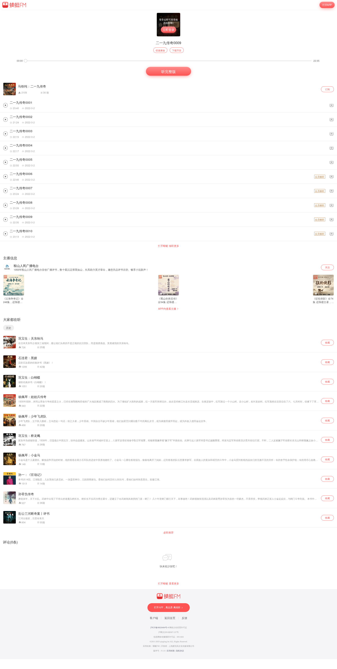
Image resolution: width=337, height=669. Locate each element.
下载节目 (176, 50)
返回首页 (169, 618)
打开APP (327, 4)
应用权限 (171, 651)
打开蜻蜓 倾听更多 (168, 246)
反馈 (184, 618)
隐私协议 (180, 651)
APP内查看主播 (167, 308)
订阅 (327, 89)
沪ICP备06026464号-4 (159, 627)
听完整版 (168, 71)
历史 (8, 328)
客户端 (154, 618)
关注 (327, 267)
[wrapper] (168, 334)
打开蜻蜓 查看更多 (168, 583)
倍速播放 (160, 50)
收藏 (327, 342)
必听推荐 (168, 532)
